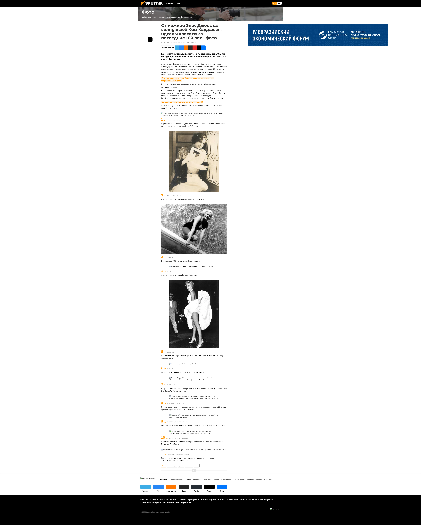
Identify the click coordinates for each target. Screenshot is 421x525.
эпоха (197, 466)
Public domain (177, 120)
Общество (197, 480)
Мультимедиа (172, 466)
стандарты (189, 466)
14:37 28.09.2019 (167, 43)
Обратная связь (186, 503)
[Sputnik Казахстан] (152, 6)
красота (181, 466)
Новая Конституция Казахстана (260, 480)
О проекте (144, 500)
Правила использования (159, 500)
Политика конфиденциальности (212, 500)
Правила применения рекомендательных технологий (159, 503)
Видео (188, 480)
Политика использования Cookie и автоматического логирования (250, 500)
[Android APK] (275, 509)
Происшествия (177, 480)
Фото (163, 466)
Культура (207, 480)
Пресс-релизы (193, 500)
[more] (225, 119)
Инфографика (226, 480)
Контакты (173, 500)
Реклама (183, 500)
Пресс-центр (239, 480)
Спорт (216, 480)
